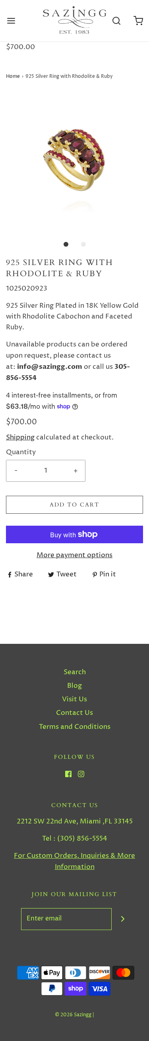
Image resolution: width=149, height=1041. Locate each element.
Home (13, 76)
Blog (74, 686)
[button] (74, 161)
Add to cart (74, 505)
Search (75, 672)
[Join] (123, 919)
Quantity (21, 452)
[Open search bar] (116, 21)
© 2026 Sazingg (73, 1014)
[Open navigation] (11, 21)
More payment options (74, 555)
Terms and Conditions (74, 727)
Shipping (20, 437)
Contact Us (74, 713)
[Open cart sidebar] (138, 21)
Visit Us (74, 699)
